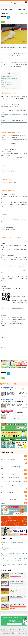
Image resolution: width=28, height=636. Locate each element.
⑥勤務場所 (3, 86)
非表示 (12, 73)
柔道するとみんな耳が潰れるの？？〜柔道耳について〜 (15, 543)
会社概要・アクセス (14, 629)
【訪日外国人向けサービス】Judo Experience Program (15, 548)
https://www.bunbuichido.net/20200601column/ (10, 106)
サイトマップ (22, 629)
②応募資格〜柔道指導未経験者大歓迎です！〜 (11, 78)
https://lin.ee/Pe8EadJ (17, 308)
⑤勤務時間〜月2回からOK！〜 (7, 84)
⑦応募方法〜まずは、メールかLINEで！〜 (10, 88)
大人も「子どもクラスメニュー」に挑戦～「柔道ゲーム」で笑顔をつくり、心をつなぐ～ (15, 559)
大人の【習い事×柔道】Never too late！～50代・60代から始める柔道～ (15, 554)
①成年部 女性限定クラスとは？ (7, 76)
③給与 (2, 80)
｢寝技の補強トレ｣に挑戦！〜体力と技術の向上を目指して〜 (15, 565)
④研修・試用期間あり (5, 82)
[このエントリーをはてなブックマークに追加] (8, 17)
